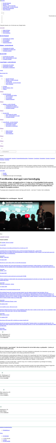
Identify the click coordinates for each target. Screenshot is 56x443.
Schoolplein (42, 158)
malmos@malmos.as (6, 385)
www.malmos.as (5, 388)
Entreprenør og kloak (8, 66)
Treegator (2, 159)
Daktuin (2, 158)
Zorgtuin (48, 158)
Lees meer (2, 170)
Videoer (5, 89)
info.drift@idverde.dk (6, 402)
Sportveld (52, 158)
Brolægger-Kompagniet (8, 8)
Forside (4, 173)
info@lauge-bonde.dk (6, 419)
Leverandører (6, 41)
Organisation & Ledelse (8, 38)
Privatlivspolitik (6, 441)
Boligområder (6, 31)
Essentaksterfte (7, 158)
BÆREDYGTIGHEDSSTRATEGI (6, 427)
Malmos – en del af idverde (9, 5)
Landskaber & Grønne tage (9, 49)
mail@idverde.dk (5, 341)
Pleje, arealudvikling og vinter (10, 58)
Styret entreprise (6, 33)
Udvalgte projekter (7, 50)
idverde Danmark (7, 3)
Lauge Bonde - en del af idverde (13, 82)
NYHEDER (6, 436)
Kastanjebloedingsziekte (22, 158)
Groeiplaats (36, 158)
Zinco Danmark (6, 9)
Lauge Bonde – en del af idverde (10, 7)
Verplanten (30, 158)
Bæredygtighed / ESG (8, 87)
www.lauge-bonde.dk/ (6, 422)
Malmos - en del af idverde (12, 80)
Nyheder (5, 86)
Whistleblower (6, 430)
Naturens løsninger (7, 42)
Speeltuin (7, 159)
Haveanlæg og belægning (9, 67)
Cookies (5, 439)
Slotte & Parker (6, 30)
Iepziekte (14, 158)
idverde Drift (6, 4)
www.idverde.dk (5, 344)
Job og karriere (6, 40)
